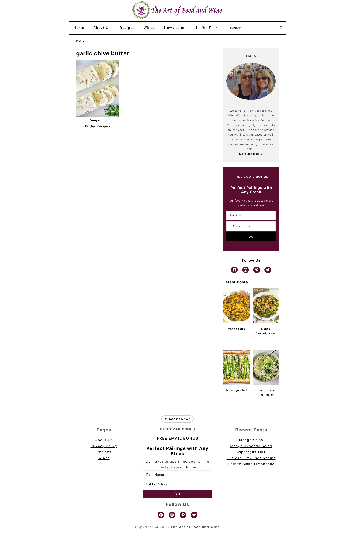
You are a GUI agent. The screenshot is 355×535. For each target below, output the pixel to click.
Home (80, 40)
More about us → (251, 153)
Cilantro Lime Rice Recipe (251, 458)
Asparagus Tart (251, 452)
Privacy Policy (104, 446)
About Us (104, 440)
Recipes (104, 452)
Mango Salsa (251, 440)
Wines (104, 458)
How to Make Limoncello (251, 464)
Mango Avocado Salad (251, 446)
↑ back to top (177, 419)
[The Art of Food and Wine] (177, 16)
